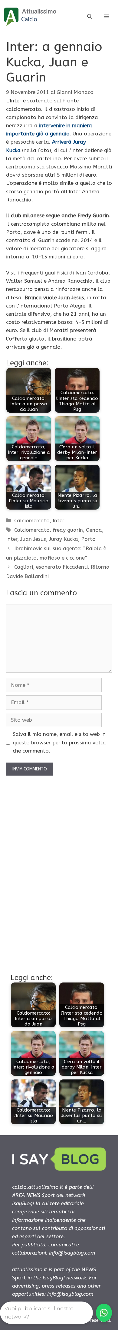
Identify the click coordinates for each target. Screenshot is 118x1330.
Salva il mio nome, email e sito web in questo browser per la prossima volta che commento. (59, 742)
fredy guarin (68, 530)
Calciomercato (32, 520)
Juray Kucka (63, 539)
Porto (88, 539)
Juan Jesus (33, 539)
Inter (58, 520)
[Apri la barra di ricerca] (89, 16)
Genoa (94, 530)
